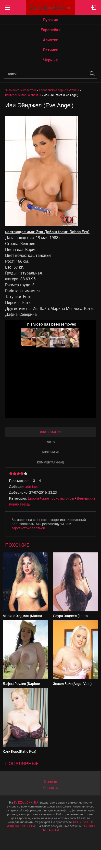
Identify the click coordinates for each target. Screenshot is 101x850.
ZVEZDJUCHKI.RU (26, 802)
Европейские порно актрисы (51, 498)
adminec (31, 486)
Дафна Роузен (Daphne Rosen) (21, 685)
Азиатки (50, 40)
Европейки (51, 29)
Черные (50, 60)
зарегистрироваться (28, 528)
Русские (50, 19)
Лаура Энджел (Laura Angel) (70, 617)
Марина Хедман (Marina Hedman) (22, 617)
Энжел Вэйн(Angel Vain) (72, 683)
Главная (50, 781)
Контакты (50, 787)
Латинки (50, 50)
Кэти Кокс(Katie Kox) (19, 751)
